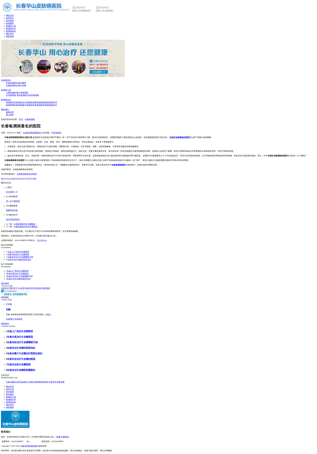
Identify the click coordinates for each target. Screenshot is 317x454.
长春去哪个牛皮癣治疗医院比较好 (24, 353)
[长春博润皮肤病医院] (36, 12)
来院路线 (10, 407)
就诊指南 (5, 283)
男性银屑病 (22, 95)
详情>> (49, 314)
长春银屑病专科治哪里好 (25, 224)
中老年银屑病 (33, 95)
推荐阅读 (5, 324)
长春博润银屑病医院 (32, 133)
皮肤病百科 (6, 80)
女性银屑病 (11, 95)
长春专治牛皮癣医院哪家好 (21, 370)
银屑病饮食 (31, 105)
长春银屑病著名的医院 (27, 174)
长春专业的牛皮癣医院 (19, 364)
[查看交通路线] (62, 437)
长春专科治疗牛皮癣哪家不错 (20, 257)
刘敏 (8, 309)
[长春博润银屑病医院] (63, 76)
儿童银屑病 (11, 93)
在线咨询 (5, 288)
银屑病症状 (52, 105)
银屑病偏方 (21, 105)
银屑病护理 (52, 102)
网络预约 (5, 110)
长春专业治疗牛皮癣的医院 (21, 359)
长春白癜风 (21, 83)
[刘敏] (9, 304)
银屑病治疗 (21, 102)
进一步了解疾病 (13, 201)
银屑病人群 (11, 26)
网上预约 (10, 115)
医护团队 (10, 394)
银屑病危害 (42, 105)
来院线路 (46, 288)
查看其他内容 (12, 210)
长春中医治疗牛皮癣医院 (18, 254)
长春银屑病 (11, 85)
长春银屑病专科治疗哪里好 (26, 227)
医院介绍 (10, 389)
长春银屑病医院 (118, 165)
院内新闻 (10, 21)
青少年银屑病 (22, 93)
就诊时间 (29, 288)
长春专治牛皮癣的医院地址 (19, 260)
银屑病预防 (11, 105)
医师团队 (10, 23)
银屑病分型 (11, 29)
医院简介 (10, 18)
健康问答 (10, 112)
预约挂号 (10, 34)
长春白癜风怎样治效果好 (17, 382)
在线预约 (10, 319)
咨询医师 (57, 133)
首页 (21, 119)
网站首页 (10, 15)
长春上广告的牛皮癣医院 (18, 252)
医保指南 (38, 288)
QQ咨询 (21, 288)
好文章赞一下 (12, 192)
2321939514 (42, 240)
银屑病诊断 (31, 102)
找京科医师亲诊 (13, 219)
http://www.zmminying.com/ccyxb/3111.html (18, 178)
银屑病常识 (11, 102)
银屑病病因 (42, 102)
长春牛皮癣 (21, 85)
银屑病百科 (11, 31)
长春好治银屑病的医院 (179, 137)
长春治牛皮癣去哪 (56, 382)
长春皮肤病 (11, 83)
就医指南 (10, 36)
